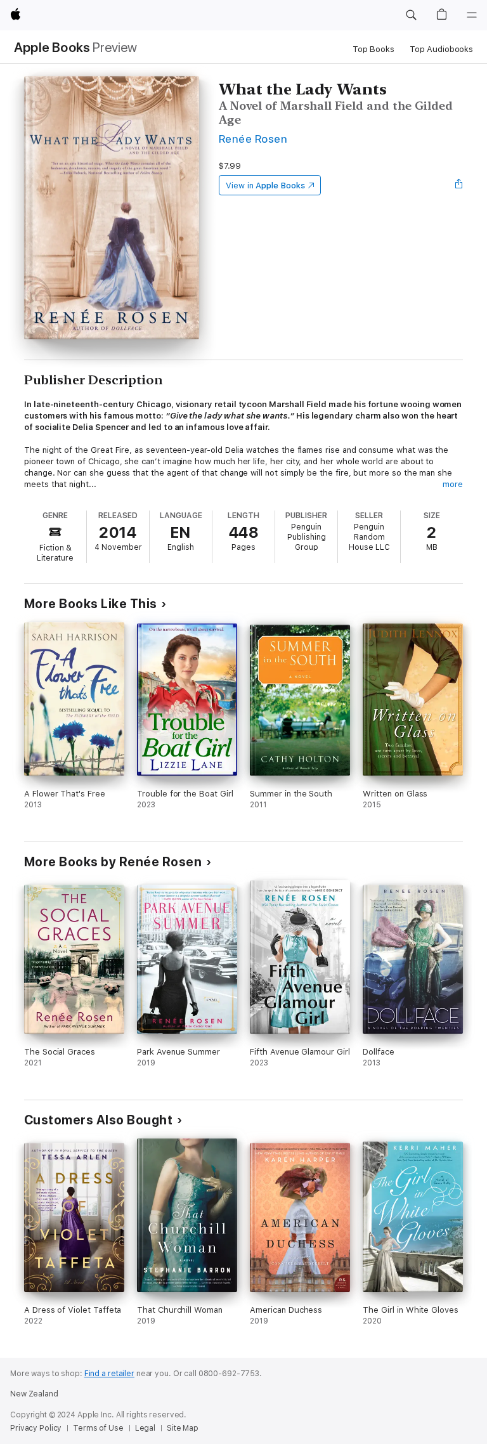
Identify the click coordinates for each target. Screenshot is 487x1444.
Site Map (182, 1428)
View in (265, 185)
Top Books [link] (373, 49)
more (453, 484)
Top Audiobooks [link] (441, 49)
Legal (145, 1428)
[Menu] (472, 15)
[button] (411, 15)
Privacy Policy (36, 1428)
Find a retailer (109, 1373)
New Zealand (34, 1393)
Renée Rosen (253, 138)
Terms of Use (98, 1428)
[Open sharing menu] (459, 185)
